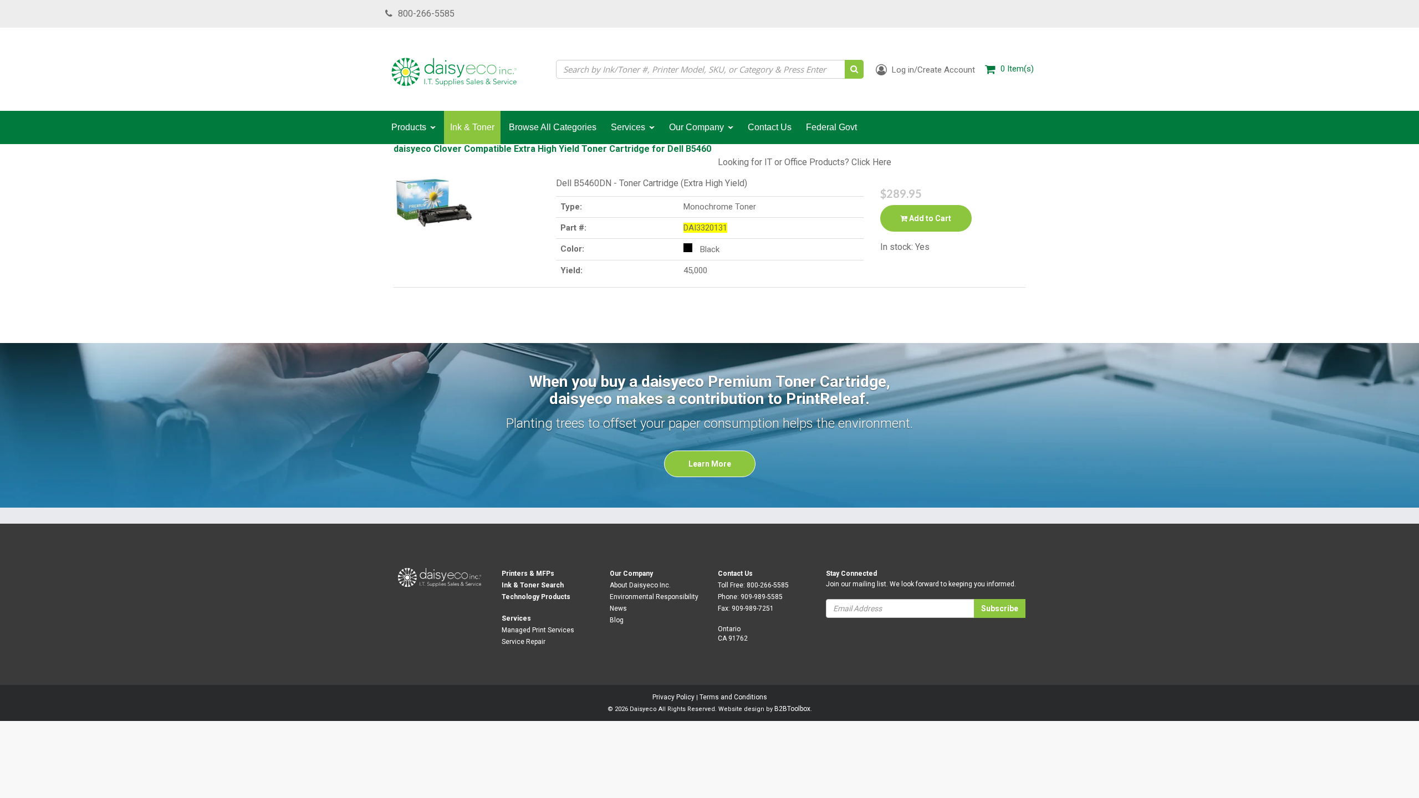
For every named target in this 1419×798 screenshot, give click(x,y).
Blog (617, 620)
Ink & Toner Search (533, 585)
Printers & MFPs (528, 573)
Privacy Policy (673, 697)
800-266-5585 (426, 13)
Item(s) (1017, 69)
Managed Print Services (538, 630)
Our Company (631, 573)
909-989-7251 (753, 608)
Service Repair (523, 642)
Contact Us (735, 573)
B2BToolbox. (793, 709)
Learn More (709, 463)
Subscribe (999, 608)
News (618, 608)
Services (516, 618)
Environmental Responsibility (654, 597)
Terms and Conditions (733, 697)
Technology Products (536, 597)
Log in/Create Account (932, 70)
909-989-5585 (762, 597)
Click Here (871, 162)
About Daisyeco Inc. (640, 585)
